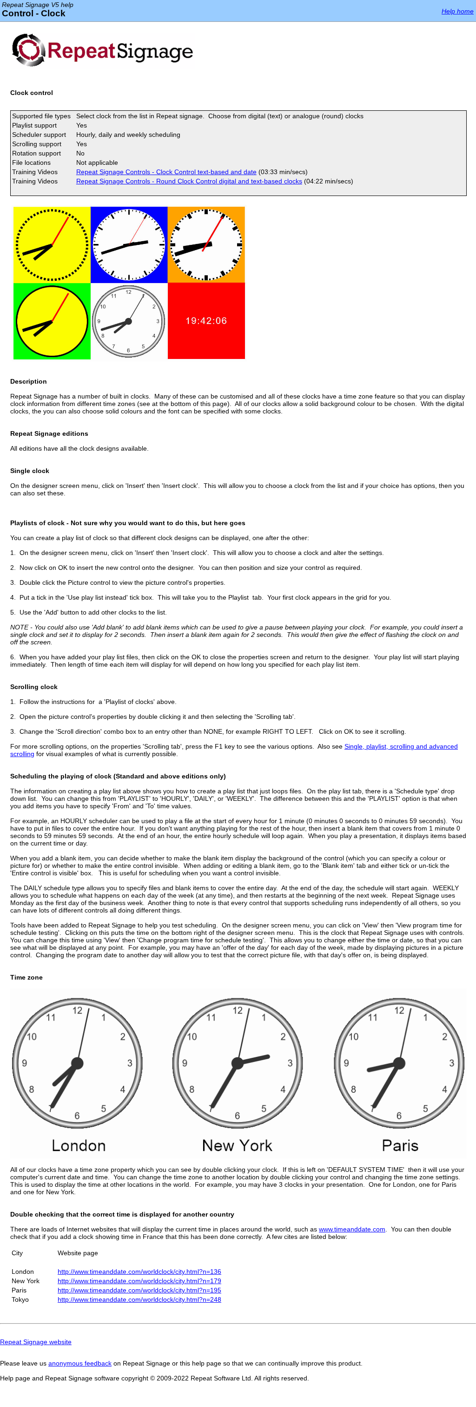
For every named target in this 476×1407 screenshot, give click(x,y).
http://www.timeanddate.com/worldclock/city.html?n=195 (139, 1290)
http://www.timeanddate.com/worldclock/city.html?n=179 (139, 1281)
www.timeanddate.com (352, 1229)
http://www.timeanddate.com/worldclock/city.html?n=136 (139, 1271)
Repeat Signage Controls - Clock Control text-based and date (166, 172)
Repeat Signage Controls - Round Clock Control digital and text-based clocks (189, 181)
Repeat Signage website (36, 1342)
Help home (458, 11)
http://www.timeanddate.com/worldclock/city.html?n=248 (139, 1299)
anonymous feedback (80, 1363)
